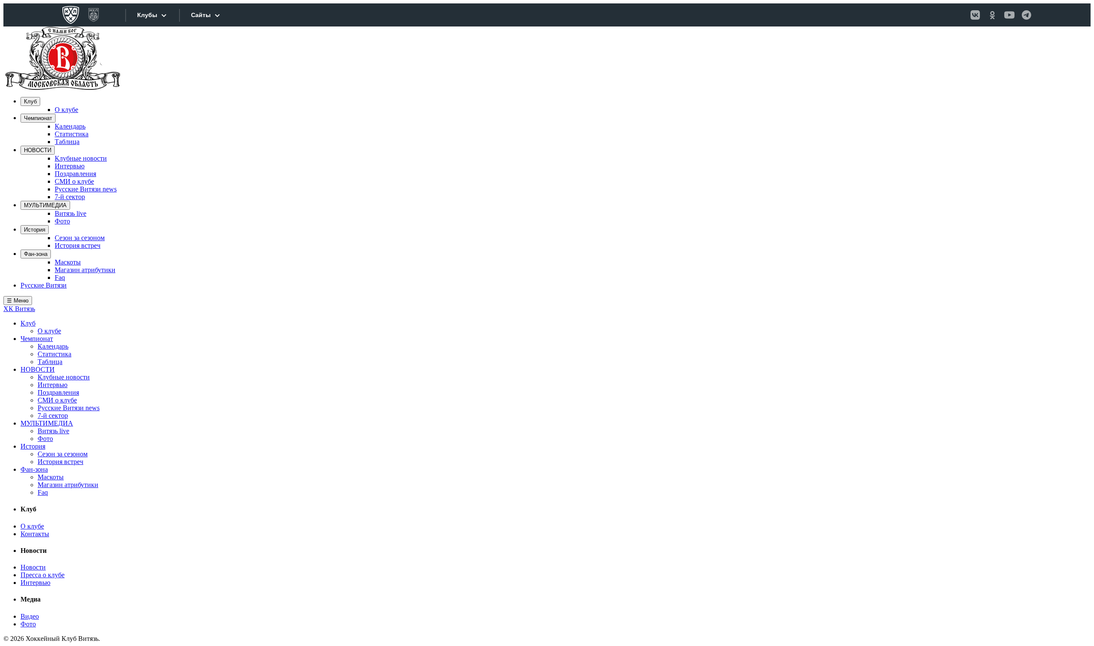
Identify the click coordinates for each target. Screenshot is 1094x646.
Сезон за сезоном (80, 237)
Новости (33, 567)
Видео (30, 616)
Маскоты (68, 262)
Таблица (67, 141)
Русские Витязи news (86, 189)
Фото (62, 221)
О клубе (66, 109)
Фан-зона (35, 254)
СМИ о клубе (74, 181)
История (34, 229)
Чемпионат (38, 118)
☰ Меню (18, 300)
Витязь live (70, 213)
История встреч (77, 245)
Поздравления (75, 173)
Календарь (70, 126)
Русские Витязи (44, 285)
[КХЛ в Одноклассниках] (992, 14)
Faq (60, 277)
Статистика (71, 134)
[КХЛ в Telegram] (1026, 14)
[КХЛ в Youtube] (1009, 14)
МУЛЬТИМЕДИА (45, 205)
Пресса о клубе (43, 574)
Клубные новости (81, 158)
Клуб (30, 101)
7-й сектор (70, 196)
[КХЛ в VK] (975, 14)
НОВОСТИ (37, 150)
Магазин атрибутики (85, 269)
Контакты (35, 533)
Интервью (70, 166)
